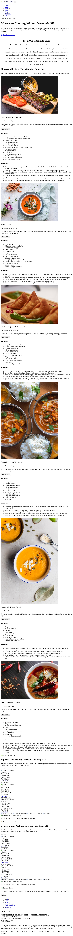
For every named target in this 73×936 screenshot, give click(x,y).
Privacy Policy (9, 904)
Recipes (7, 5)
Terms (6, 12)
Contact (7, 15)
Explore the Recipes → (8, 35)
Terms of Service (10, 906)
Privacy (7, 10)
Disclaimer (8, 14)
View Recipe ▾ (5, 129)
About (6, 7)
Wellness (7, 8)
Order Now (4, 781)
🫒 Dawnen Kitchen (7, 1)
